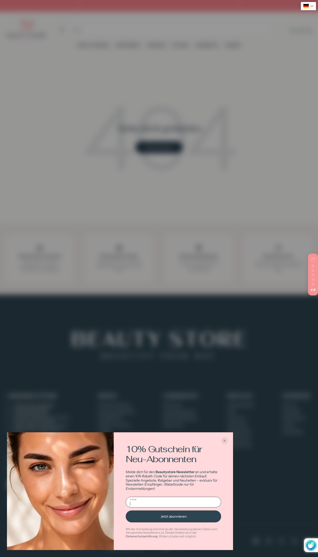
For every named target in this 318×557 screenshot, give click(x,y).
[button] (313, 274)
